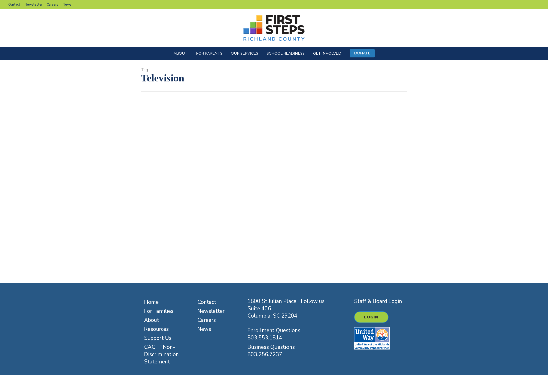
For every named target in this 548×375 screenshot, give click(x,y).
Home (151, 302)
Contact (206, 302)
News (204, 329)
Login (371, 317)
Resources (219, 174)
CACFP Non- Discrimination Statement (161, 354)
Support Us (157, 338)
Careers (206, 320)
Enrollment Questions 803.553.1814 (273, 334)
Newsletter (211, 311)
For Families (158, 311)
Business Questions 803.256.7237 (271, 351)
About (151, 320)
